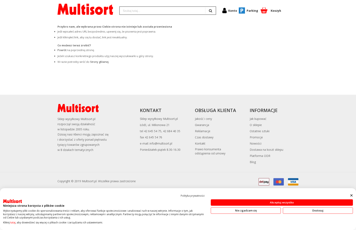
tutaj (12, 222)
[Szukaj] (210, 10)
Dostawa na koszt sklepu (266, 150)
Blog (253, 162)
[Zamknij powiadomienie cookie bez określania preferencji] (351, 195)
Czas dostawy (204, 137)
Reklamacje (202, 131)
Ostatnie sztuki (259, 131)
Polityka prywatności (193, 195)
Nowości (255, 143)
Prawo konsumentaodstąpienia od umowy (210, 151)
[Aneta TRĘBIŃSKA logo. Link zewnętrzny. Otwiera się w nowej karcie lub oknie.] (12, 201)
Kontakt (200, 143)
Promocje (256, 137)
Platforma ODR (260, 156)
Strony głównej (99, 62)
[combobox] (162, 10)
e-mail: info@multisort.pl (156, 143)
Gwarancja (202, 125)
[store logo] (85, 9)
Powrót (61, 50)
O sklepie (256, 125)
